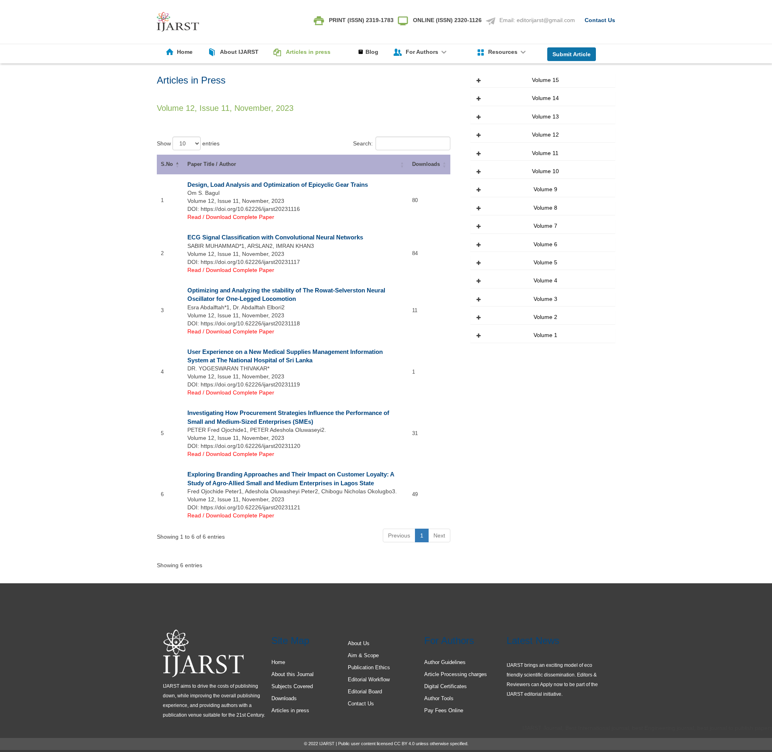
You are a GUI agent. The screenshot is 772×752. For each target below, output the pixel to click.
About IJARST (239, 52)
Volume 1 (545, 335)
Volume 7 (545, 226)
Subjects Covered (292, 686)
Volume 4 (545, 280)
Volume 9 (545, 189)
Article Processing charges (455, 674)
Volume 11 (545, 153)
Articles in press (308, 52)
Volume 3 (545, 299)
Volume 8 (545, 207)
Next (439, 535)
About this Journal (292, 674)
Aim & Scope (363, 655)
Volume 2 (545, 317)
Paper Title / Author (211, 164)
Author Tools (439, 698)
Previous (399, 535)
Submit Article (571, 54)
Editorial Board (365, 692)
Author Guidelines (445, 662)
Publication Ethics (369, 667)
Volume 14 (545, 98)
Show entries (188, 143)
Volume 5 (545, 262)
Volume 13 (545, 116)
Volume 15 (545, 80)
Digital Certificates (445, 686)
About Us (359, 643)
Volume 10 (545, 171)
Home (185, 52)
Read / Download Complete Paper (230, 217)
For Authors (423, 52)
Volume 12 (545, 134)
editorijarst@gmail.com (546, 20)
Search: (363, 143)
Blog (371, 52)
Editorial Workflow (369, 679)
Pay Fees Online (443, 710)
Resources (503, 52)
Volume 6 (545, 244)
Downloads (426, 164)
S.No (167, 164)
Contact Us (600, 20)
